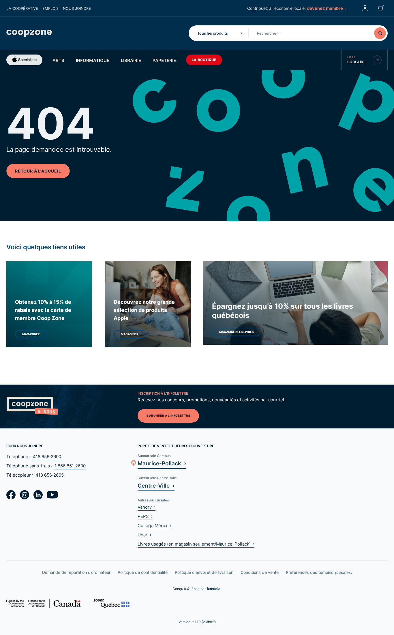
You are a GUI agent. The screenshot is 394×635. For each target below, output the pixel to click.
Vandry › (146, 507)
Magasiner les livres (236, 332)
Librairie (131, 60)
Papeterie (164, 60)
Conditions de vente (260, 572)
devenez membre (325, 8)
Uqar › (144, 535)
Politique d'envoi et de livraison (204, 572)
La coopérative (22, 8)
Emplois (50, 8)
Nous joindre (77, 8)
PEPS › (145, 516)
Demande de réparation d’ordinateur (76, 572)
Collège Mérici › (154, 525)
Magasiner (31, 334)
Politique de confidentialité (143, 572)
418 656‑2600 (47, 457)
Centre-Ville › (156, 485)
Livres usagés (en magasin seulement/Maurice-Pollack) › (196, 544)
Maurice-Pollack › (162, 463)
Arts (58, 60)
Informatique (92, 60)
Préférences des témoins (319, 572)
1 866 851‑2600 (70, 466)
